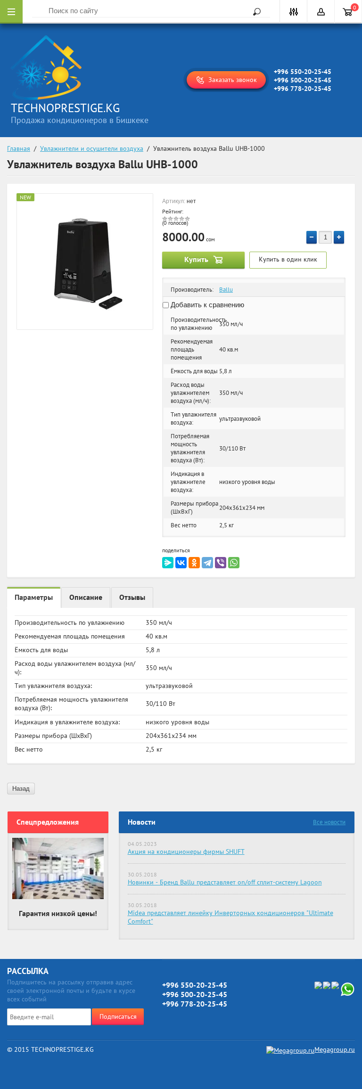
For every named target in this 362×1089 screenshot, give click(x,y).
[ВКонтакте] (181, 562)
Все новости (329, 822)
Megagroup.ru (334, 1049)
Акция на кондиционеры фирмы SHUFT (186, 851)
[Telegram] (207, 562)
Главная (18, 148)
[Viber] (220, 562)
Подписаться (118, 1016)
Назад (21, 788)
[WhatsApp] (233, 562)
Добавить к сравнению (206, 305)
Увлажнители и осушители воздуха (91, 148)
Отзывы (132, 597)
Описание (85, 597)
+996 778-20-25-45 (302, 88)
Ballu (226, 290)
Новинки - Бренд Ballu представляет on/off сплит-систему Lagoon (225, 882)
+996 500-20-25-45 (302, 80)
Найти (254, 12)
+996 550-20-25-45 (302, 71)
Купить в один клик (288, 259)
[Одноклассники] (194, 562)
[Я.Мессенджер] (167, 562)
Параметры (34, 597)
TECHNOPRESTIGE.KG (65, 107)
